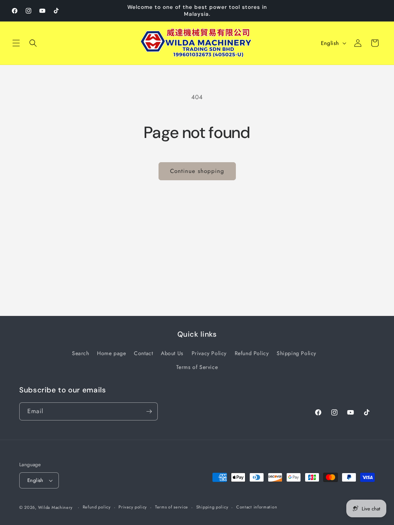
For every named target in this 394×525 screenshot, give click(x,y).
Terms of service (171, 507)
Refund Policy (252, 353)
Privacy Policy (209, 353)
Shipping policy (212, 507)
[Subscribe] (148, 411)
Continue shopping (197, 171)
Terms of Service (197, 367)
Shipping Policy (296, 353)
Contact (143, 353)
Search (80, 353)
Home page (111, 353)
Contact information (256, 507)
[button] (16, 43)
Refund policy (97, 507)
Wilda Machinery (55, 507)
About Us (172, 353)
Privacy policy (133, 507)
